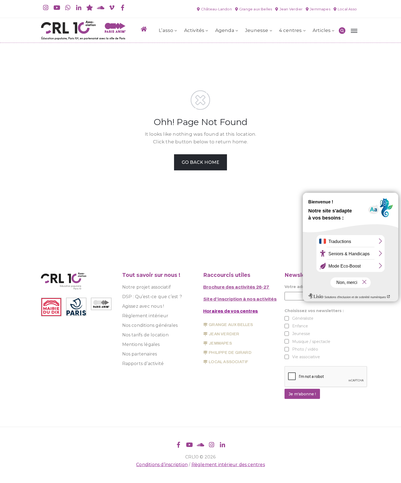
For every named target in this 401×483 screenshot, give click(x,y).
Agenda (224, 30)
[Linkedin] (79, 8)
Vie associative (306, 356)
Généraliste (302, 318)
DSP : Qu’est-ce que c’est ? (152, 296)
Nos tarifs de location (145, 334)
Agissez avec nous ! (143, 306)
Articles (322, 30)
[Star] (90, 8)
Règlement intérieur (145, 315)
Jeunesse (256, 30)
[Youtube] (57, 8)
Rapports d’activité (143, 363)
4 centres (290, 30)
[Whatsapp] (68, 8)
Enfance (300, 326)
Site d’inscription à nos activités (240, 299)
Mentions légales (141, 344)
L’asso (166, 30)
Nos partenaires (139, 354)
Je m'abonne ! (302, 394)
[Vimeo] (111, 8)
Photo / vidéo (305, 349)
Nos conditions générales (150, 325)
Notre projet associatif (146, 287)
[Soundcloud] (101, 8)
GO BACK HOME (200, 162)
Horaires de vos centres (230, 311)
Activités (194, 30)
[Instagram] (46, 8)
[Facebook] (122, 8)
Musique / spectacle (311, 341)
